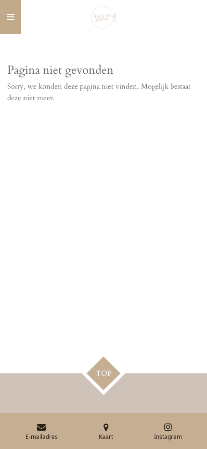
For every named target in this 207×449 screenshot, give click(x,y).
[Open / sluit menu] (10, 17)
